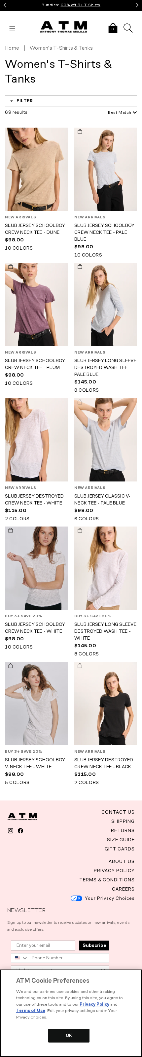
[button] (113, 28)
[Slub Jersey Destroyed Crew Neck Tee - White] (36, 440)
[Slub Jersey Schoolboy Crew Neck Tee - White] (36, 569)
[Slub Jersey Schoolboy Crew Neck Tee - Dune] (36, 170)
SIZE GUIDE (121, 840)
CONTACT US (118, 812)
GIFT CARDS (120, 849)
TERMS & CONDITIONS (107, 880)
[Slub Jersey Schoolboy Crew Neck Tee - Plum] (36, 305)
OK (69, 1035)
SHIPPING (123, 821)
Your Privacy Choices (110, 898)
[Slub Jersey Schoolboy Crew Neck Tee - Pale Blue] (105, 170)
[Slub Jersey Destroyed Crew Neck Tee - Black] (105, 704)
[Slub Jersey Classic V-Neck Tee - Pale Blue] (105, 440)
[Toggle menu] (12, 29)
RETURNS (123, 830)
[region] (71, 1013)
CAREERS (123, 889)
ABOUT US (122, 861)
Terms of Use (30, 1010)
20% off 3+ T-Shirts (80, 5)
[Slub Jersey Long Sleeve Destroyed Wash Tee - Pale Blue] (105, 305)
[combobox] (112, 112)
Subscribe (94, 945)
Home (12, 48)
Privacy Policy (94, 1004)
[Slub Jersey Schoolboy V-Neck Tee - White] (36, 704)
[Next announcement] (137, 5)
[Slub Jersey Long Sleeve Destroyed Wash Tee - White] (105, 569)
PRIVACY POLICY (114, 870)
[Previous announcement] (5, 5)
